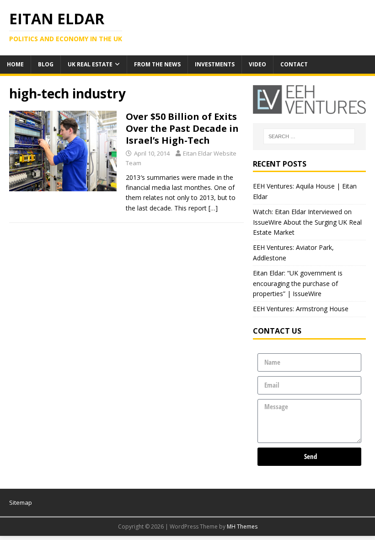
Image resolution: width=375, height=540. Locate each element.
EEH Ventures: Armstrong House (300, 308)
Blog (46, 64)
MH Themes (242, 526)
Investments (215, 64)
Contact (294, 64)
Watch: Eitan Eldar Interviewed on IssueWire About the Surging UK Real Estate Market (307, 222)
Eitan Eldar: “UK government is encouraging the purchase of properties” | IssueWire (298, 283)
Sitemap (20, 502)
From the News (157, 64)
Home (15, 64)
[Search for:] (309, 136)
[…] (213, 208)
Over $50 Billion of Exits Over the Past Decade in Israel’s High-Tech (182, 128)
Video (257, 64)
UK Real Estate (90, 64)
